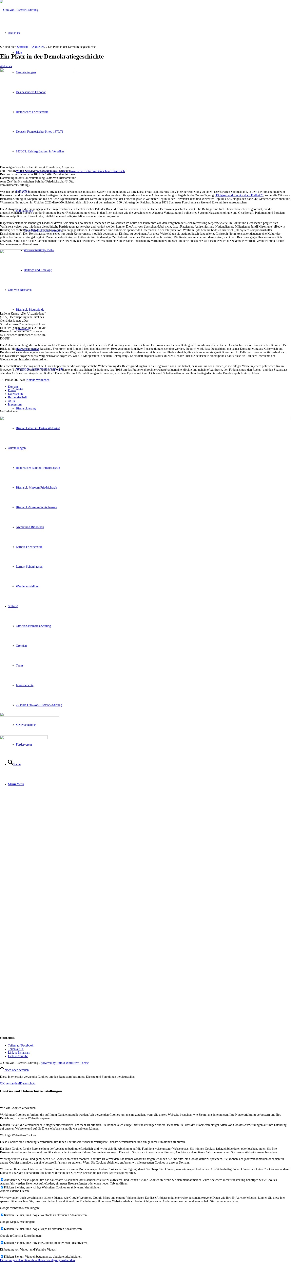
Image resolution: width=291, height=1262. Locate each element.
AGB (11, 401)
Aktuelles (6, 66)
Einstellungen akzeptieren (16, 1260)
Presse (12, 390)
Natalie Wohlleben (37, 380)
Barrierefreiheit (17, 397)
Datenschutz (15, 393)
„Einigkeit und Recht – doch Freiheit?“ (239, 195)
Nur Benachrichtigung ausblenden (53, 1260)
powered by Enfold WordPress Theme (65, 1062)
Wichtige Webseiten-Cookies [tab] (18, 1135)
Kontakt (13, 386)
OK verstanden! (10, 1083)
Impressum (15, 404)
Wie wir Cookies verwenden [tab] (18, 1108)
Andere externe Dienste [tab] (14, 1191)
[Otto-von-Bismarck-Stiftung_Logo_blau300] (19, 9)
